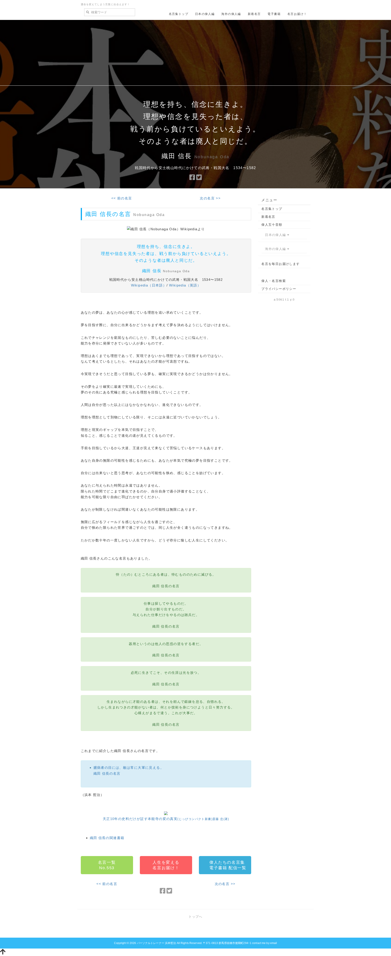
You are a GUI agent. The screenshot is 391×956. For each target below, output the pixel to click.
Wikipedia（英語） (185, 285)
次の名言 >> (210, 198)
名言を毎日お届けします (280, 264)
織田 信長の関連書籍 (107, 838)
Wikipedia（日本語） (149, 285)
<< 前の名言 (121, 198)
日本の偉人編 (205, 14)
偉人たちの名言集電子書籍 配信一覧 (227, 865)
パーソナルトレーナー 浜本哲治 (156, 943)
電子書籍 (274, 14)
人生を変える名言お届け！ (166, 865)
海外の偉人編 (231, 14)
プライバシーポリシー (278, 289)
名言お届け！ (297, 14)
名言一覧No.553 (107, 865)
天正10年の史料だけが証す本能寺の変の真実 (166, 819)
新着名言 (254, 14)
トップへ (195, 916)
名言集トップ (178, 14)
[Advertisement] (195, 54)
